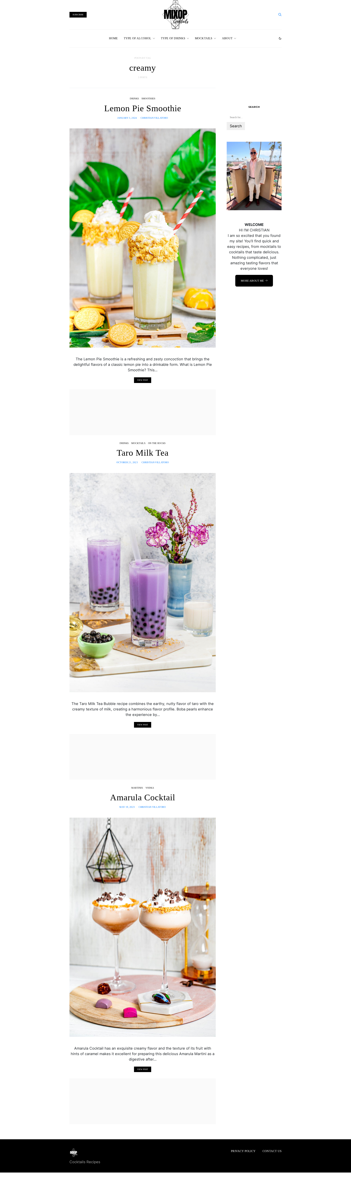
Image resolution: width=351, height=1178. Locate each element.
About (227, 38)
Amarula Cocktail (142, 797)
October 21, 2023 (127, 462)
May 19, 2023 (127, 807)
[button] (280, 38)
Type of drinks (173, 38)
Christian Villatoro (154, 118)
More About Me (252, 280)
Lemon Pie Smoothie (142, 108)
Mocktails (203, 38)
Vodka (150, 787)
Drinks (134, 98)
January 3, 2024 (127, 118)
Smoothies (148, 98)
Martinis (137, 787)
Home (113, 38)
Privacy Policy (243, 1151)
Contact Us (272, 1151)
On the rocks (157, 443)
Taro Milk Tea (143, 453)
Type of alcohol (137, 38)
